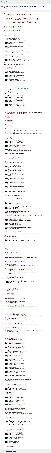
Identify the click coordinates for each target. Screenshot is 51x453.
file (27, 10)
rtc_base (42, 6)
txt (46, 451)
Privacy (10, 451)
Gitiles (7, 451)
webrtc (3, 6)
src (7, 6)
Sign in (48, 2)
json (49, 451)
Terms (14, 451)
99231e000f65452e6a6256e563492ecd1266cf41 (26, 6)
